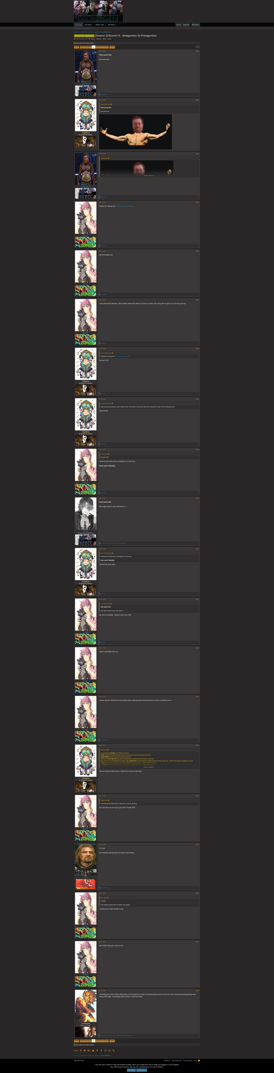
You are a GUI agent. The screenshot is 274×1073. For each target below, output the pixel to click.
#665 (197, 251)
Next (111, 47)
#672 (197, 599)
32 (87, 47)
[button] (93, 25)
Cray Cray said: (105, 604)
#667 (197, 348)
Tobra (85, 877)
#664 (197, 202)
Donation (88, 25)
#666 (197, 300)
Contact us (166, 1060)
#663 (197, 154)
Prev (76, 47)
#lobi (104, 39)
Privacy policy (187, 1060)
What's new (99, 25)
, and (114, 543)
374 (107, 47)
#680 (197, 991)
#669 (197, 449)
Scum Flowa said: (106, 353)
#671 (197, 549)
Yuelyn (86, 531)
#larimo (98, 39)
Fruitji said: (104, 158)
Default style (80, 1060)
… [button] (83, 47)
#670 (197, 498)
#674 (197, 697)
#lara (93, 39)
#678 (197, 893)
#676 (197, 796)
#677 (197, 844)
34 (93, 47)
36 (100, 47)
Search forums (87, 28)
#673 (197, 648)
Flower (85, 235)
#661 (197, 51)
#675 (197, 745)
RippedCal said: (105, 104)
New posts (77, 28)
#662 (197, 100)
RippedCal (86, 84)
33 (90, 47)
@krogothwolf (126, 206)
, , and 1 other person (117, 1036)
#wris (109, 39)
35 (97, 47)
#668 (197, 399)
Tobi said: (103, 898)
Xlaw (76, 39)
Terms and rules (177, 1060)
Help (195, 1060)
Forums (78, 25)
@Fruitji (118, 206)
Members (111, 25)
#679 (197, 942)
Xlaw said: (104, 750)
